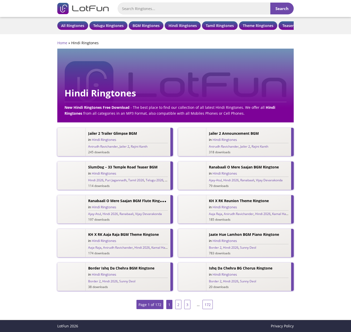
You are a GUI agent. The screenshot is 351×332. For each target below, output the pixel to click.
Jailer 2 (124, 146)
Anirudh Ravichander (103, 146)
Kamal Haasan (282, 214)
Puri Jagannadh (116, 180)
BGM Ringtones (146, 25)
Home (62, 42)
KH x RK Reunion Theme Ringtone (239, 200)
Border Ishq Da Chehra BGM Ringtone (121, 268)
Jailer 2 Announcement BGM (234, 133)
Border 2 (215, 247)
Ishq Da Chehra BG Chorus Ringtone (240, 268)
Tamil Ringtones (220, 25)
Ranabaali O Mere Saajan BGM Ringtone (244, 167)
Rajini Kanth (139, 146)
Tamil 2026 (136, 180)
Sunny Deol (248, 247)
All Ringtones (72, 25)
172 (208, 304)
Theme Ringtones (258, 25)
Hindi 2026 (96, 180)
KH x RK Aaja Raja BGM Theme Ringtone (123, 234)
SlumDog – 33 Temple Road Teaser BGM (123, 167)
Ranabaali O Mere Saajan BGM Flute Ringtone (128, 200)
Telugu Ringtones (108, 25)
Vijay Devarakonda (269, 180)
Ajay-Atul (215, 180)
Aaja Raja (215, 214)
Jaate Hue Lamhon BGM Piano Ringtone (244, 234)
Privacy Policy (282, 326)
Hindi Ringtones (183, 25)
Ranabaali (247, 180)
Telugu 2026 (154, 180)
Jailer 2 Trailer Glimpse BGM (112, 133)
